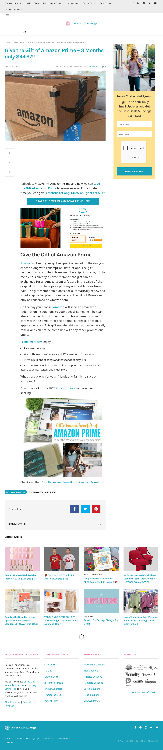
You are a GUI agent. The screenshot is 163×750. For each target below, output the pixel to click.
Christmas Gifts (35, 492)
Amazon (26, 263)
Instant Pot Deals (53, 682)
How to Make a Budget (52, 3)
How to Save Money (93, 574)
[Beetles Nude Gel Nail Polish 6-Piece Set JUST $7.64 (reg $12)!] (22, 559)
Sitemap (10, 742)
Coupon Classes (89, 3)
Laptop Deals (51, 676)
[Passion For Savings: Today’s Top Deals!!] (101, 601)
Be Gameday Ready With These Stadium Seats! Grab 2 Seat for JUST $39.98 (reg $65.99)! (140, 579)
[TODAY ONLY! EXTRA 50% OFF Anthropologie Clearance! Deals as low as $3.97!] (61, 601)
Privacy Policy (63, 738)
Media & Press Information (144, 692)
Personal (88, 616)
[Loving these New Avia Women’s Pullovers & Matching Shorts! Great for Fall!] (141, 601)
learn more (93, 66)
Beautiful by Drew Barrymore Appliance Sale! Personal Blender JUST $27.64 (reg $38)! (21, 620)
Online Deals (18, 42)
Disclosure (48, 738)
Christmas (31, 42)
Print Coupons (106, 3)
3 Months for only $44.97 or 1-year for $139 (75, 193)
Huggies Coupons (93, 676)
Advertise (9, 705)
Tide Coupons (91, 670)
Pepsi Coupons (91, 694)
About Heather (12, 702)
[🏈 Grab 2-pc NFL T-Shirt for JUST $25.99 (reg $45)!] (61, 559)
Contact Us (28, 702)
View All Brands (92, 700)
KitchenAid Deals (53, 688)
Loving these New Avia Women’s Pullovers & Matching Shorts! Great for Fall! (141, 620)
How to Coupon (72, 3)
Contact (18, 738)
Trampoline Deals (53, 694)
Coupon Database (14, 9)
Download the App (13, 3)
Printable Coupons (14, 685)
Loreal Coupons (92, 688)
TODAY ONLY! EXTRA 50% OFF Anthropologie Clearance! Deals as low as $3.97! (61, 620)
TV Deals (49, 670)
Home (7, 42)
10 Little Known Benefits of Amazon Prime (69, 482)
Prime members (31, 342)
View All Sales (51, 700)
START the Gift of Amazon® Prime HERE (63, 201)
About (7, 738)
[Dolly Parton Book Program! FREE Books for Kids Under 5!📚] (101, 559)
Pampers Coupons (93, 682)
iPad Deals (49, 664)
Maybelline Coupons (94, 664)
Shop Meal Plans (31, 3)
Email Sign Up (32, 738)
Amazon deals (65, 388)
